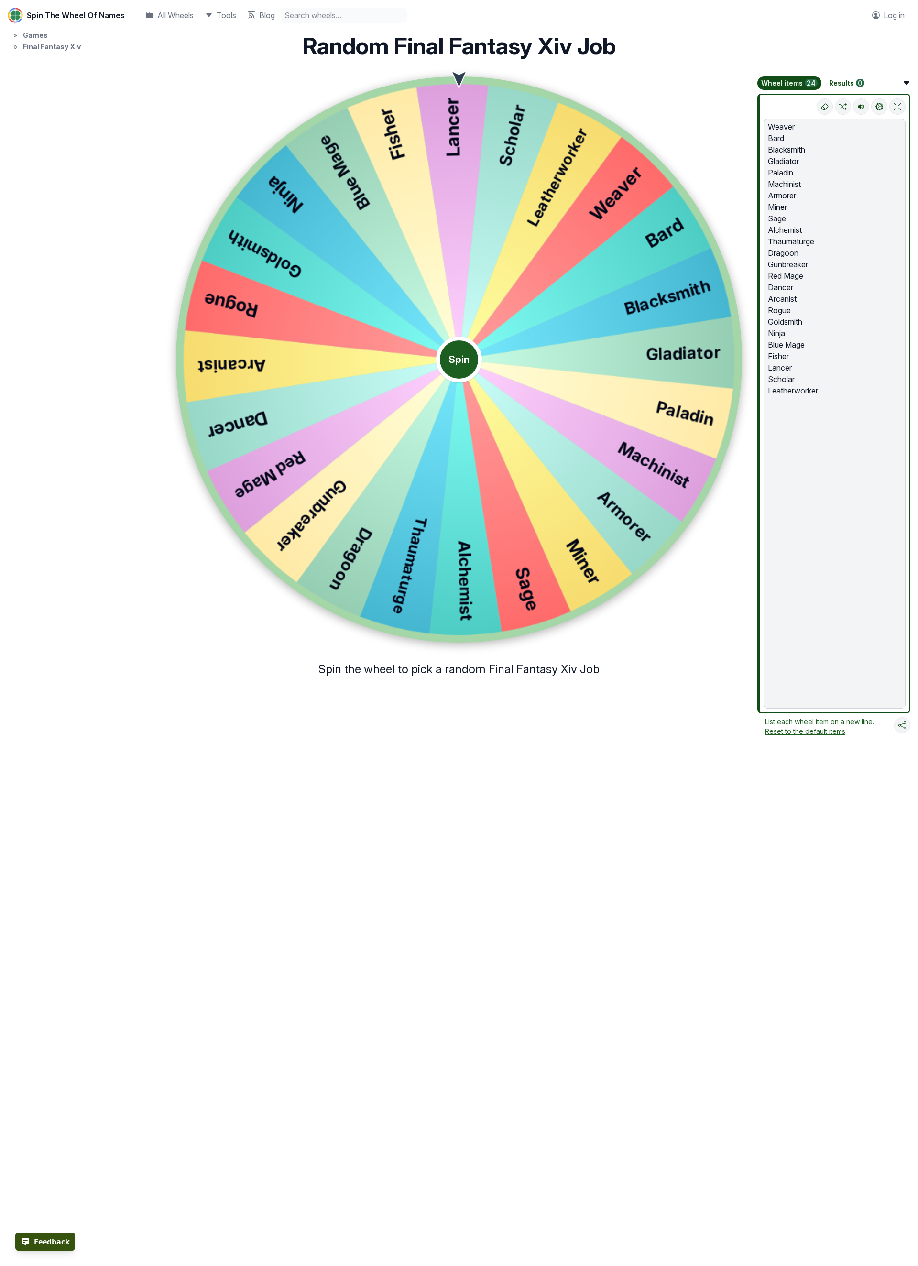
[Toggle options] (906, 83)
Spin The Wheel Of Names (76, 15)
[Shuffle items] (843, 106)
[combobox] (344, 15)
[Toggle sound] (861, 106)
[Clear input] (825, 106)
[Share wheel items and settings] (902, 725)
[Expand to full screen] (897, 106)
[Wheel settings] (879, 106)
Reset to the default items (805, 731)
